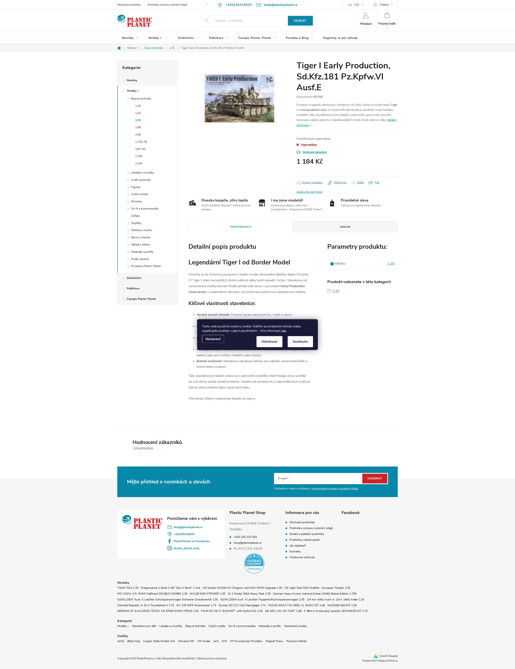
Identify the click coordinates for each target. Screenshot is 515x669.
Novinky (132, 80)
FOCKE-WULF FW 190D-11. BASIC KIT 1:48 (296, 605)
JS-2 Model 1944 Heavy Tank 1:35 (249, 594)
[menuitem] (130, 38)
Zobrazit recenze (143, 448)
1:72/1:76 (141, 142)
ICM (224, 641)
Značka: (309, 192)
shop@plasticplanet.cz (188, 527)
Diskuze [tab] (345, 226)
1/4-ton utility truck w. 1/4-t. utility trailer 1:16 (335, 599)
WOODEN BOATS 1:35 (342, 605)
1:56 (138, 135)
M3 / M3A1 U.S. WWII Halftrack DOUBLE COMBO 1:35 (152, 594)
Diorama (136, 201)
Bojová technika (141, 99)
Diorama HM (186, 641)
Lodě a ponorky (141, 180)
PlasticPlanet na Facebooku (192, 541)
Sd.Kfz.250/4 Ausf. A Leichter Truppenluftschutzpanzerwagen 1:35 (262, 599)
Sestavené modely (295, 626)
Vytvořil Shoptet (388, 656)
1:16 (138, 106)
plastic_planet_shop (186, 548)
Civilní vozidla (139, 194)
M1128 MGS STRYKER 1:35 (207, 594)
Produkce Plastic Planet (146, 266)
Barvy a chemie (140, 237)
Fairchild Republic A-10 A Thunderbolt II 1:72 (145, 605)
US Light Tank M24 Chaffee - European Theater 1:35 (317, 588)
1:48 (138, 127)
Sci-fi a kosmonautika (144, 209)
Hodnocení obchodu (302, 557)
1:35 (138, 120)
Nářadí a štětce (140, 245)
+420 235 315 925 (245, 537)
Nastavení (213, 339)
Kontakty (295, 551)
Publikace (133, 288)
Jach (216, 641)
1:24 (138, 113)
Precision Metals (296, 641)
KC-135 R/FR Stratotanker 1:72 (196, 605)
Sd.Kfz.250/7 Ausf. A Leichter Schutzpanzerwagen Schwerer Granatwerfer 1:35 (167, 599)
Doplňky (136, 223)
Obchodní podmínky (129, 5)
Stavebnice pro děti (144, 626)
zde (283, 330)
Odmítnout (269, 341)
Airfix (120, 641)
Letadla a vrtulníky (142, 173)
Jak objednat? (297, 546)
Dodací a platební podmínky (306, 534)
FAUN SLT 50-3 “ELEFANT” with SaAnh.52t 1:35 (232, 611)
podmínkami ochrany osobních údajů (335, 488)
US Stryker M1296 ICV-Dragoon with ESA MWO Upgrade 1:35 (242, 588)
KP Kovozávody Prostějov (246, 641)
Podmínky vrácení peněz (304, 540)
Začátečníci (134, 278)
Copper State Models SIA (159, 641)
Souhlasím (300, 341)
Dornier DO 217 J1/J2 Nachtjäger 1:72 (242, 605)
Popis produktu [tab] (240, 226)
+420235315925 (184, 534)
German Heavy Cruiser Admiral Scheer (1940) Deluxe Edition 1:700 (314, 594)
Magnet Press (274, 641)
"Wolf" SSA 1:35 (127, 588)
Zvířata (135, 216)
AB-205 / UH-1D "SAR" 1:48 (283, 611)
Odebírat (375, 478)
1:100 (138, 156)
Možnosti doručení (315, 152)
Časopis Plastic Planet (141, 299)
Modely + (133, 91)
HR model (203, 641)
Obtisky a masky (141, 230)
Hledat (300, 20)
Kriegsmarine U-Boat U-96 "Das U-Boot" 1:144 (170, 588)
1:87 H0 (140, 149)
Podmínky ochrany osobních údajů (167, 5)
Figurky (135, 187)
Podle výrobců (140, 259)
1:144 (138, 163)
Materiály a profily (142, 252)
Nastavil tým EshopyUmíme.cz (380, 661)
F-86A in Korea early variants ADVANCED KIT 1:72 (336, 611)
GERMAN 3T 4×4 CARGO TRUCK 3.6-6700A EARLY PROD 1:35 (158, 611)
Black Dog (133, 641)
